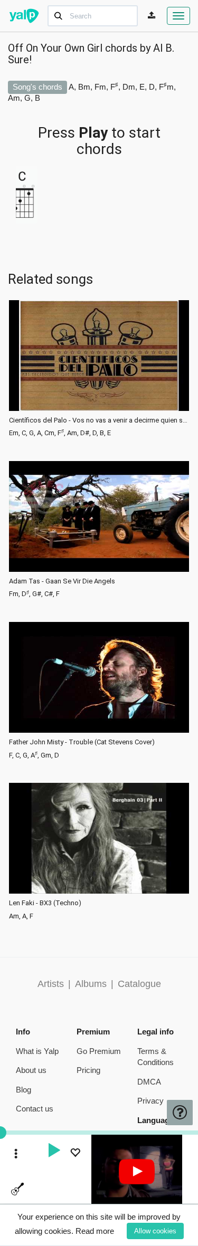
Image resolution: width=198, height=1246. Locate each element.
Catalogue (139, 984)
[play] (54, 1151)
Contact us (34, 1108)
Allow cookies (155, 1231)
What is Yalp (37, 1051)
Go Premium (99, 1051)
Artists (50, 984)
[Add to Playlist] (75, 1154)
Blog (23, 1089)
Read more (95, 1230)
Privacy (150, 1100)
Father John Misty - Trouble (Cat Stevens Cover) (82, 742)
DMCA (149, 1081)
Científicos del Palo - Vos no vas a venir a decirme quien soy (99, 420)
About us (31, 1070)
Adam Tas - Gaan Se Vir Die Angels (62, 581)
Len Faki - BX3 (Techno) (45, 903)
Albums (91, 984)
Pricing (88, 1070)
